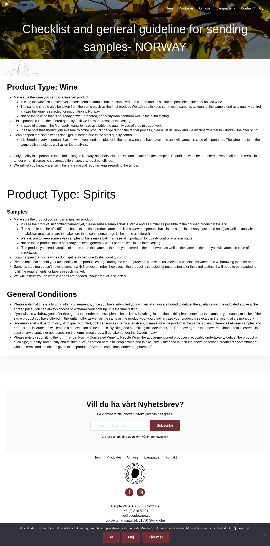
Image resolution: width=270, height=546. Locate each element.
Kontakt (246, 8)
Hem (169, 8)
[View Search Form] (261, 8)
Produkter (186, 8)
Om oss (205, 8)
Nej (131, 537)
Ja (111, 537)
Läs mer (156, 537)
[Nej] (265, 535)
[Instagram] (141, 492)
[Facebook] (129, 492)
